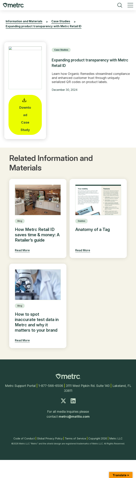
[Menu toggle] (130, 5)
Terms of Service (75, 438)
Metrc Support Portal (20, 386)
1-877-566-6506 (50, 386)
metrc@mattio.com (74, 416)
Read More (22, 250)
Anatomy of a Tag (92, 229)
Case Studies (61, 49)
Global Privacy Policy (50, 438)
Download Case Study (25, 118)
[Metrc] (68, 378)
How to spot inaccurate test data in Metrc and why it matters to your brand (37, 322)
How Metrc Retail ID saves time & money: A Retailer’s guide (37, 235)
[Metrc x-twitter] (63, 402)
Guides (81, 221)
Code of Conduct (24, 438)
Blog (19, 221)
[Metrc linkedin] (73, 402)
